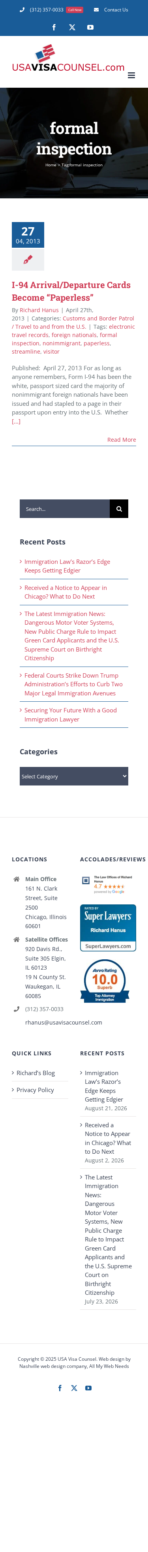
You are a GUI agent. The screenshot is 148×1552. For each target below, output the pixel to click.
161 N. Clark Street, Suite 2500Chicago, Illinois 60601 (46, 907)
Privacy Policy (35, 1090)
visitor (51, 351)
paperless (97, 343)
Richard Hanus (39, 310)
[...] (16, 421)
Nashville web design (42, 1366)
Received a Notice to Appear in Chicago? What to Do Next (108, 1138)
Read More (121, 439)
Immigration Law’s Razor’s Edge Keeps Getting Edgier (104, 1086)
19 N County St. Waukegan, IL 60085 (45, 986)
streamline (26, 351)
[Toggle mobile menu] (132, 75)
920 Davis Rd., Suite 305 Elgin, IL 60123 (45, 958)
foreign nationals (74, 335)
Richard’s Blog (36, 1073)
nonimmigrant (62, 343)
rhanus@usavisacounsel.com (46, 1022)
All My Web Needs (109, 1366)
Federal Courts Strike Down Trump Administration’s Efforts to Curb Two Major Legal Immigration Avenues (73, 684)
